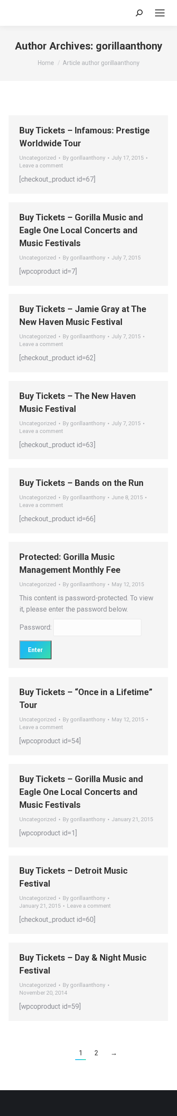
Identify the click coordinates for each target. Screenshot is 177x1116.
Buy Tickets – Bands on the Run (81, 483)
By (84, 158)
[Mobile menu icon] (159, 13)
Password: (36, 627)
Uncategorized (37, 158)
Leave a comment (41, 165)
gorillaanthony (129, 46)
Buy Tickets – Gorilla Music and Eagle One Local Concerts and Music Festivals (81, 230)
